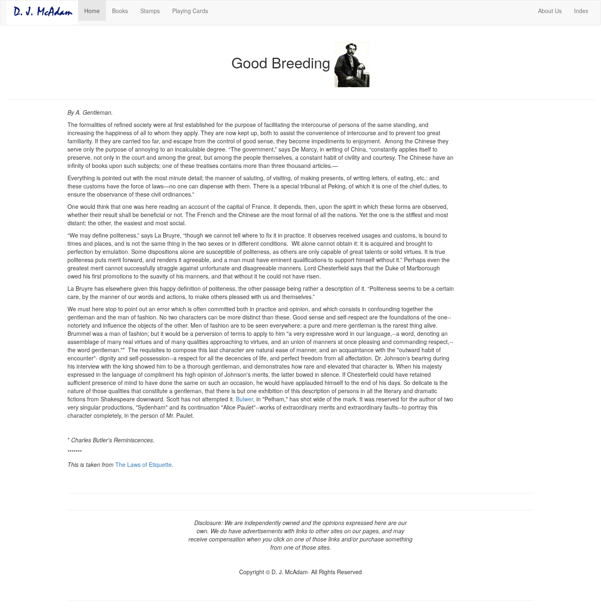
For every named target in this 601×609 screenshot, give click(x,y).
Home (95, 10)
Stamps (150, 11)
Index (581, 11)
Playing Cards (190, 11)
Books (120, 11)
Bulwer (244, 399)
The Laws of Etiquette (143, 464)
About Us (550, 11)
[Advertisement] (500, 235)
